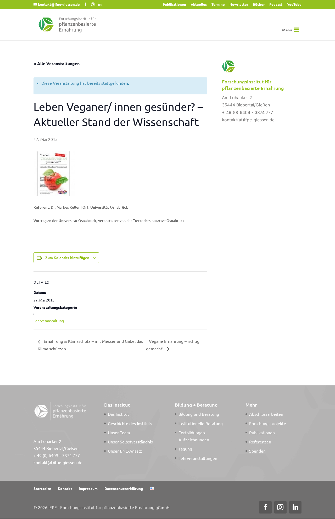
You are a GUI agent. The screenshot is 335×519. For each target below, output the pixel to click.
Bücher (259, 5)
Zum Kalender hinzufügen (67, 257)
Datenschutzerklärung (123, 488)
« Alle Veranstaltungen (57, 63)
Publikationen (174, 5)
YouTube (294, 5)
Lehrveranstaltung (49, 320)
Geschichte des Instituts (130, 423)
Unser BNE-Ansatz (125, 450)
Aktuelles (199, 5)
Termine (218, 5)
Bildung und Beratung (198, 414)
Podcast (275, 5)
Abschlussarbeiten (266, 414)
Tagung (185, 448)
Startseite (42, 488)
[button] (287, 30)
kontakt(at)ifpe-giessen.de (58, 462)
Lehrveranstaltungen (197, 458)
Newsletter (239, 5)
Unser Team (119, 432)
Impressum (88, 488)
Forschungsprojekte (267, 423)
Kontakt (65, 488)
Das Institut (118, 414)
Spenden (257, 450)
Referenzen (260, 441)
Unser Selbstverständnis (130, 441)
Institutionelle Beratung (200, 423)
